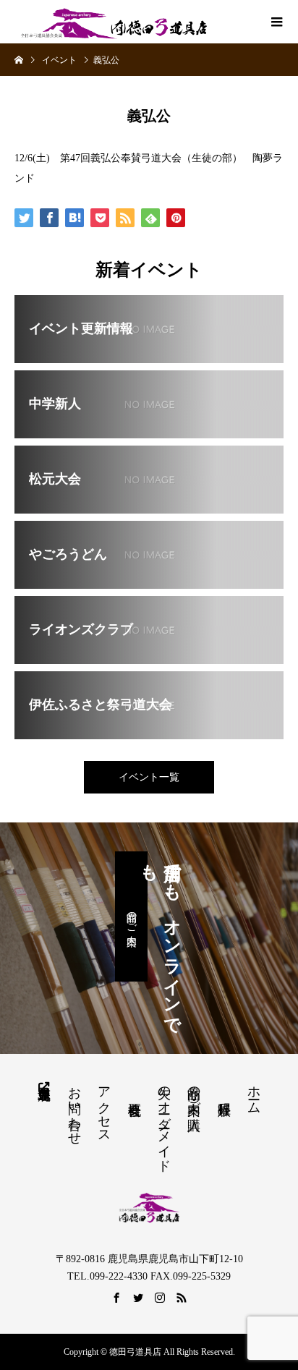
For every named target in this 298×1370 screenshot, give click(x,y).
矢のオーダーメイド (164, 1121)
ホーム (254, 1092)
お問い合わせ (74, 1108)
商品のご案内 (131, 916)
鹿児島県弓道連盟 (44, 1086)
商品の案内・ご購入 (194, 1093)
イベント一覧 (149, 777)
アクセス (104, 1107)
